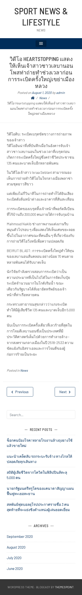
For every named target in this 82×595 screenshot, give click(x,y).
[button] (41, 43)
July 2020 (14, 558)
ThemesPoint (64, 587)
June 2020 (15, 568)
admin (60, 92)
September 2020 (20, 536)
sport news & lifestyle (41, 16)
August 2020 (16, 547)
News (24, 370)
